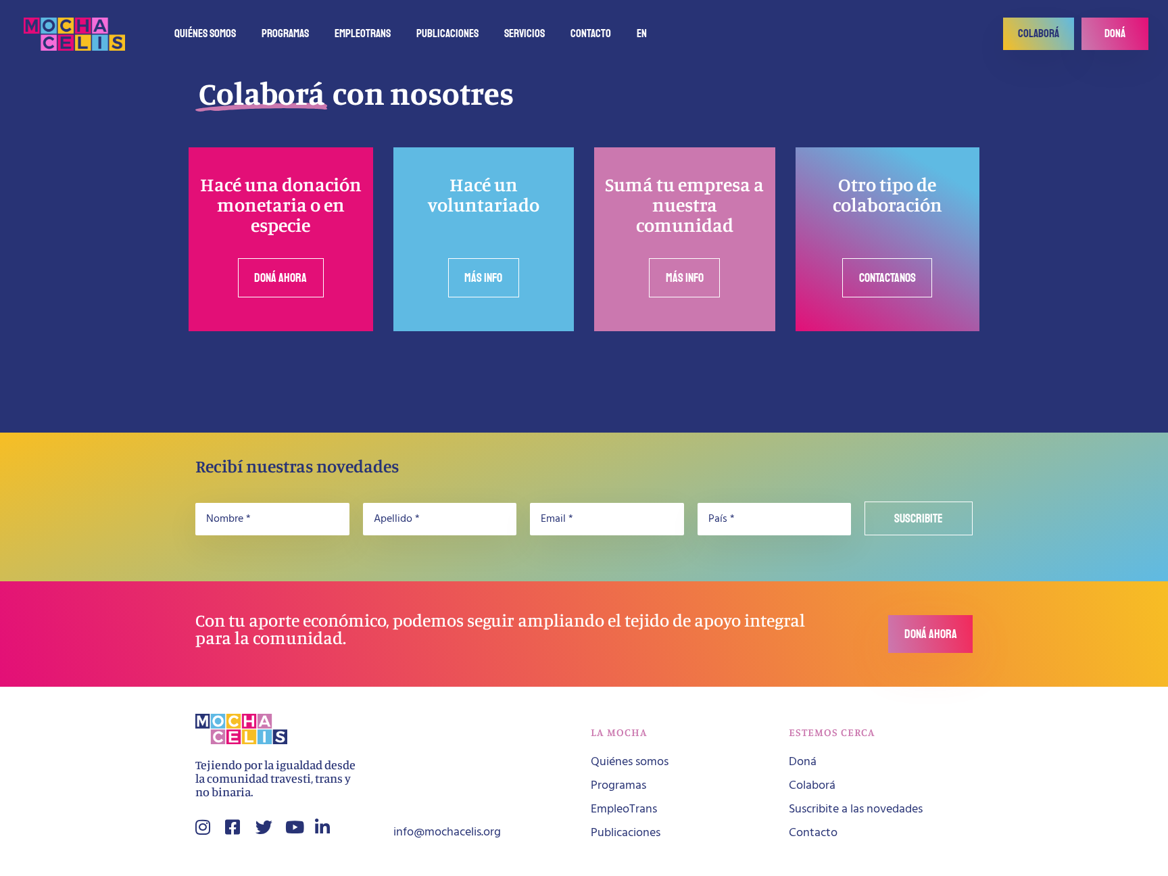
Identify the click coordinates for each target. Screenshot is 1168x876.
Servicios (524, 33)
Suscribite (918, 518)
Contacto (590, 33)
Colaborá (812, 785)
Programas (285, 33)
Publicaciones (447, 33)
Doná (803, 762)
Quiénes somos (205, 33)
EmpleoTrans (363, 33)
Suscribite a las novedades (856, 809)
